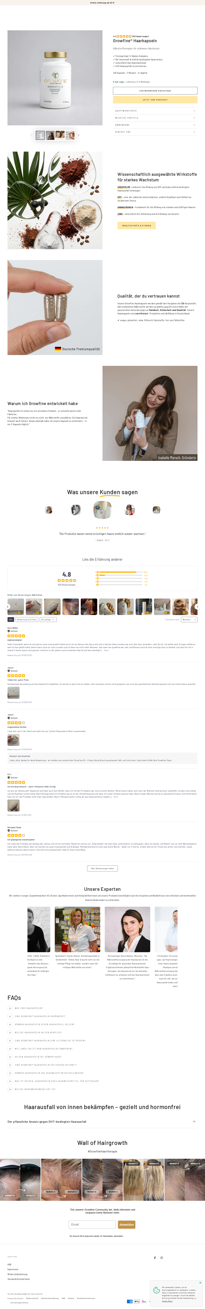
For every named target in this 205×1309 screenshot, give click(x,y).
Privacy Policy (167, 1301)
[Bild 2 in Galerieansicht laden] (50, 135)
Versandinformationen (19, 1278)
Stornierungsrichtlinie (19, 1302)
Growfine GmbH (21, 1294)
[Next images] (197, 607)
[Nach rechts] (78, 135)
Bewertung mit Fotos (26, 619)
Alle (10, 619)
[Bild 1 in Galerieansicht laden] (40, 135)
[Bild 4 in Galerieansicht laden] (69, 135)
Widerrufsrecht (32, 1298)
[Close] (200, 1282)
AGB (9, 1264)
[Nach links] (31, 135)
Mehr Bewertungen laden (102, 868)
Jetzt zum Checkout (155, 100)
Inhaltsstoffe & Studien (136, 225)
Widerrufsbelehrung (17, 1274)
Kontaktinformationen (86, 1298)
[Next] (177, 510)
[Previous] (28, 510)
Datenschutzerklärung (50, 1298)
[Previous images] (7, 607)
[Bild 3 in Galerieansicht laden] (60, 135)
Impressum (13, 1269)
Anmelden (126, 1224)
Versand (71, 1298)
